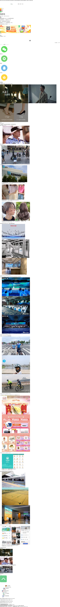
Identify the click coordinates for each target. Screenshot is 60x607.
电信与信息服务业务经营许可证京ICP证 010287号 (7, 598)
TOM (1, 145)
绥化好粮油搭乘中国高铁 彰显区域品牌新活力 (6, 471)
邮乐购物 (4, 604)
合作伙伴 (7, 604)
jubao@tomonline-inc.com (24, 606)
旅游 (12, 0)
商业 (20, 0)
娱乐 (5, 0)
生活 (14, 0)
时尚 (9, 0)
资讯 (2, 0)
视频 (21, 0)
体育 (6, 0)
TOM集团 (1, 604)
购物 (30, 0)
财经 (23, 0)
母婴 (15, 0)
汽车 (29, 0)
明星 (8, 0)
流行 (3, 0)
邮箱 (18, 0)
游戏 (11, 0)
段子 (26, 0)
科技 (32, 0)
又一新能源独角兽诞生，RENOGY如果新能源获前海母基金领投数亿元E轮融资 (13, 182)
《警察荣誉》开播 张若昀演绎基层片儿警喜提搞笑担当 (8, 124)
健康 (24, 0)
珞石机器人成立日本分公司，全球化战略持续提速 (7, 223)
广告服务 (10, 604)
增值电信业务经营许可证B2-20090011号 (6, 602)
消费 (27, 0)
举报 (0, 35)
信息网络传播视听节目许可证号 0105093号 (6, 601)
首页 (0, 0)
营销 (17, 0)
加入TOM (12, 604)
